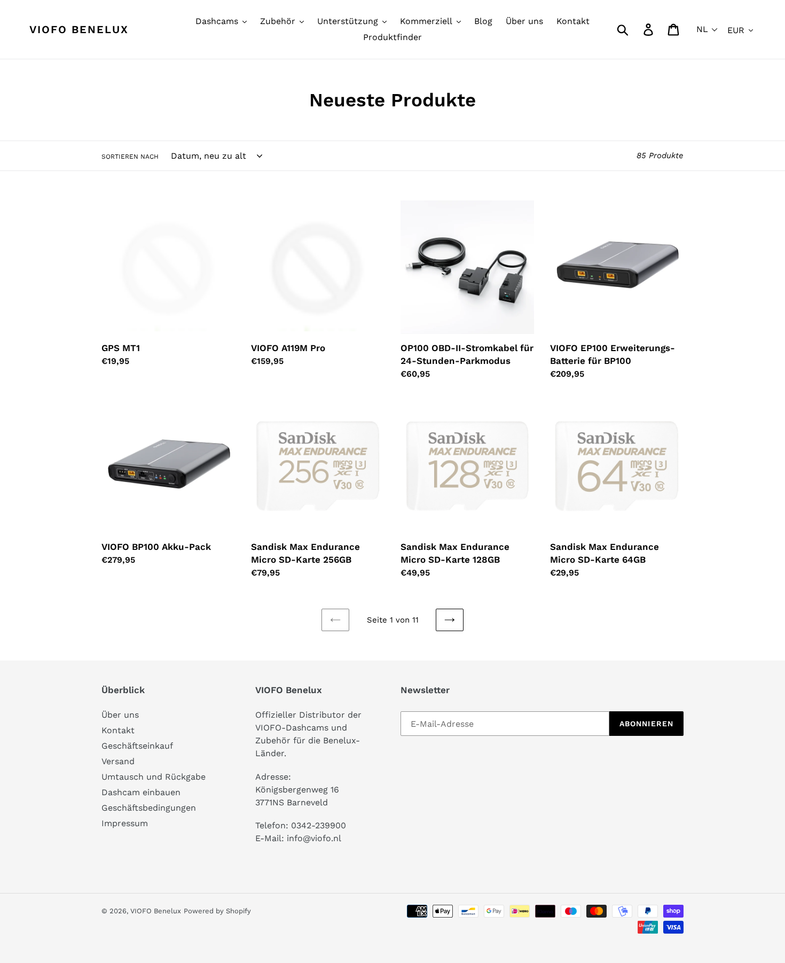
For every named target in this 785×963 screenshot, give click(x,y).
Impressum (124, 823)
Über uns (120, 715)
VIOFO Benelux (155, 911)
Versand (118, 761)
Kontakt (118, 730)
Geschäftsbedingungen (148, 808)
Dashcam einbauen (140, 792)
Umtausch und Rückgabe (153, 777)
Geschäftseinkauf (137, 746)
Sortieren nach (130, 156)
